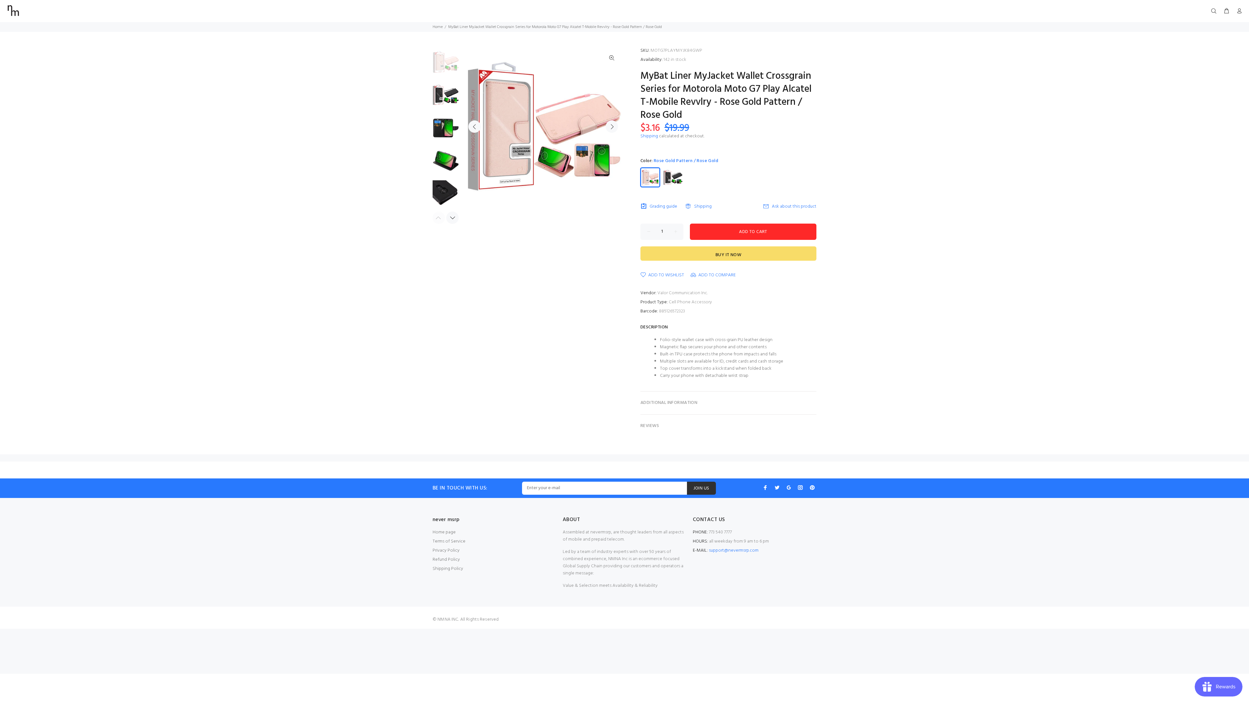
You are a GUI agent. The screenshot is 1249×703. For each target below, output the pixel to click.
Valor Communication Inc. (682, 293)
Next (612, 126)
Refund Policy (446, 559)
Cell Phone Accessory (690, 302)
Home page (444, 532)
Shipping (649, 136)
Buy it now (728, 255)
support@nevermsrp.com (734, 550)
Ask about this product (794, 206)
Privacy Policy (446, 550)
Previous (474, 126)
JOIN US (701, 488)
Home (438, 27)
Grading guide (663, 206)
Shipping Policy (448, 568)
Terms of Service (449, 541)
